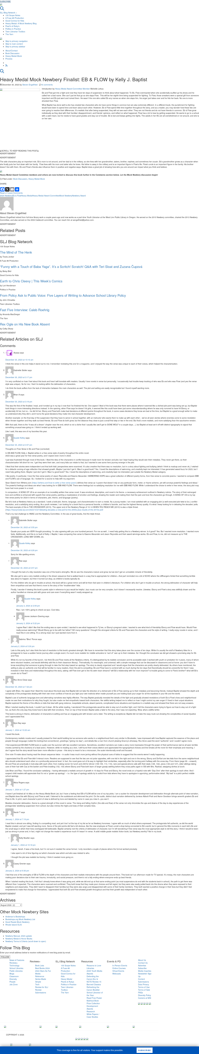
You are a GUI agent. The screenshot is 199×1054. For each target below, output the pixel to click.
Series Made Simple (40, 980)
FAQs (140, 992)
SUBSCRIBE (5, 1)
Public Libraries (16, 971)
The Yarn (9, 34)
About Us (142, 960)
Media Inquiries (144, 971)
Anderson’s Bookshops (15, 916)
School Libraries (16, 968)
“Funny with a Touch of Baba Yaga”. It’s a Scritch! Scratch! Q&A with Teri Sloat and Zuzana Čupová (71, 266)
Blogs (11, 973)
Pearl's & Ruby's (12, 26)
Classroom (14, 976)
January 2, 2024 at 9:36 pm (17, 870)
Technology (14, 965)
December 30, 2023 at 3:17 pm (18, 377)
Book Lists (39, 965)
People (12, 981)
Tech (37, 984)
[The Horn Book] (57, 1026)
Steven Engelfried (29, 84)
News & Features (16, 960)
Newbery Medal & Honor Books (18, 938)
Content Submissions (143, 980)
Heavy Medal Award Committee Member (72, 88)
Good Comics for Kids (14, 20)
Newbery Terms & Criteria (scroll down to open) (25, 941)
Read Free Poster (94, 998)
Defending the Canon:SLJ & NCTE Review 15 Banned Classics (94, 980)
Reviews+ (13, 962)
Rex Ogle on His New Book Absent (25, 324)
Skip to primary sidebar (15, 46)
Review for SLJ (41, 987)
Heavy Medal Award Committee (45, 195)
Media (37, 973)
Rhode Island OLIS (13, 924)
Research (91, 1011)
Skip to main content (14, 43)
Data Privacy (143, 984)
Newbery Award (79, 195)
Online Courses (119, 968)
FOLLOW (5, 957)
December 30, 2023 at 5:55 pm (24, 527)
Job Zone (13, 984)
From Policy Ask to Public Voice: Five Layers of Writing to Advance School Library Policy (63, 295)
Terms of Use (144, 987)
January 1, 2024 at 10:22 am (17, 730)
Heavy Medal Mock (36, 178)
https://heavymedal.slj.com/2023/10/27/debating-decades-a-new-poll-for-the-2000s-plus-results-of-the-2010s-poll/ (54, 509)
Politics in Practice (13, 28)
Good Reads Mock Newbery (17, 922)
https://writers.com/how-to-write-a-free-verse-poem (54, 482)
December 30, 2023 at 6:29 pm (24, 550)
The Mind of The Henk (16, 252)
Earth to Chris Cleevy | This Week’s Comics (31, 281)
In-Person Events (119, 965)
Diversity (13, 979)
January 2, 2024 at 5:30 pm (23, 646)
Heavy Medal (26, 195)
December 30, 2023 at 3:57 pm (18, 444)
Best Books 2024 (42, 968)
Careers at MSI (144, 998)
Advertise (142, 965)
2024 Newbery (6, 195)
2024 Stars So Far (43, 971)
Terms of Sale (144, 989)
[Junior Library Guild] (80, 1026)
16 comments (47, 84)
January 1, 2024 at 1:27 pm (17, 789)
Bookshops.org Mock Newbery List (20, 919)
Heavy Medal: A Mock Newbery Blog (21, 23)
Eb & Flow (16, 195)
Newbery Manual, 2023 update (18, 936)
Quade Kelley (19, 437)
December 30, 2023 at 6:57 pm (24, 567)
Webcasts (116, 973)
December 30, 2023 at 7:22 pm (18, 686)
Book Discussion (20, 178)
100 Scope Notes (12, 15)
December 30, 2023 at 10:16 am (19, 359)
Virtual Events (118, 971)
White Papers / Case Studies (93, 1015)
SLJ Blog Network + (8, 12)
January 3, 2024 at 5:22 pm (28, 623)
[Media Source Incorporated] (5, 1026)
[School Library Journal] (134, 1026)
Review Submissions (40, 991)
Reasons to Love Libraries (94, 967)
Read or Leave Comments (11, 193)
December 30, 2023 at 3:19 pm (18, 401)
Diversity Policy (144, 995)
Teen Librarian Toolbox (15, 31)
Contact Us (143, 962)
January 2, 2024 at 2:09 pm (28, 605)
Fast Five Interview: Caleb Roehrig (24, 309)
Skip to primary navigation (16, 41)
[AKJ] (41, 1026)
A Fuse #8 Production (14, 18)
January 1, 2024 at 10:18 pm (23, 845)
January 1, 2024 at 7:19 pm (17, 819)
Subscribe (142, 968)
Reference (39, 976)
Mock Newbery (65, 195)
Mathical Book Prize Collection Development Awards (93, 1004)
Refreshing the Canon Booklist (93, 988)
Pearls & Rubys (67, 981)
